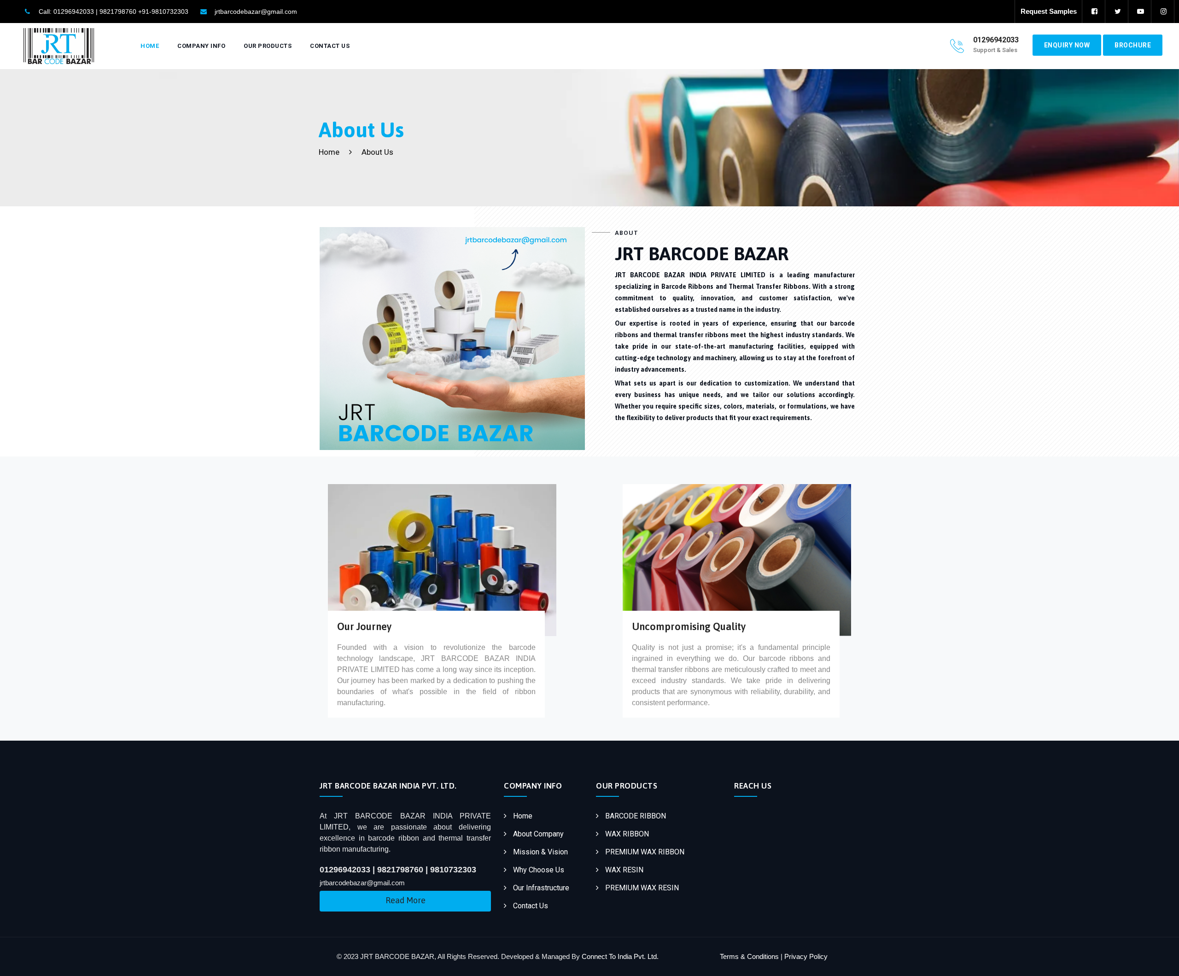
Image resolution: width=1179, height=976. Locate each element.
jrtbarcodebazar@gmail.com (256, 11)
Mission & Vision (540, 851)
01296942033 (73, 11)
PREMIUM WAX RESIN (642, 887)
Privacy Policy (806, 956)
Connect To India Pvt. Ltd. (619, 956)
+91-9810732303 (163, 11)
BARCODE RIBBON (635, 816)
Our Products (268, 45)
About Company (538, 834)
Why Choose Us (538, 869)
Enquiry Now (1067, 45)
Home (149, 45)
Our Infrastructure (541, 887)
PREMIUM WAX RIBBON (644, 851)
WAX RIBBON (627, 834)
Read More (405, 900)
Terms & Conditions (749, 956)
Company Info (201, 45)
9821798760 (117, 11)
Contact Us (330, 45)
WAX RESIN (624, 869)
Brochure (1133, 45)
